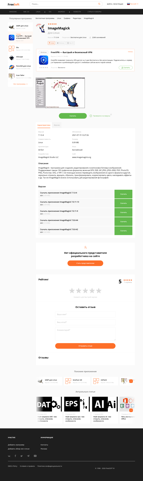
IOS (50, 12)
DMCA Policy (12, 466)
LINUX (38, 12)
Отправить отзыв (85, 346)
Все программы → (20, 84)
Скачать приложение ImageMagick (58, 193)
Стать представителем (85, 263)
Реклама (44, 449)
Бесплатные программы (45, 18)
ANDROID (61, 12)
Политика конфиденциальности (49, 466)
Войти (109, 4)
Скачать (73, 116)
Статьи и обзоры (94, 12)
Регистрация (118, 4)
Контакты (44, 445)
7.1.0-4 (53, 37)
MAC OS (26, 12)
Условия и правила (27, 466)
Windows (61, 43)
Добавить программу (16, 445)
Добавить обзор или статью (18, 449)
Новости (77, 12)
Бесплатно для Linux (78, 37)
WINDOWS (13, 12)
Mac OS (71, 43)
